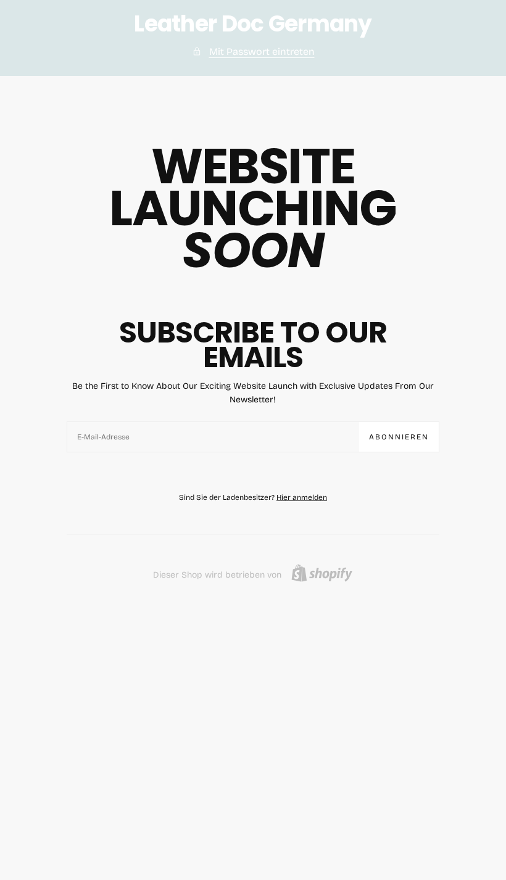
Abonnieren (399, 437)
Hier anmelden (301, 497)
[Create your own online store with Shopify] (321, 573)
